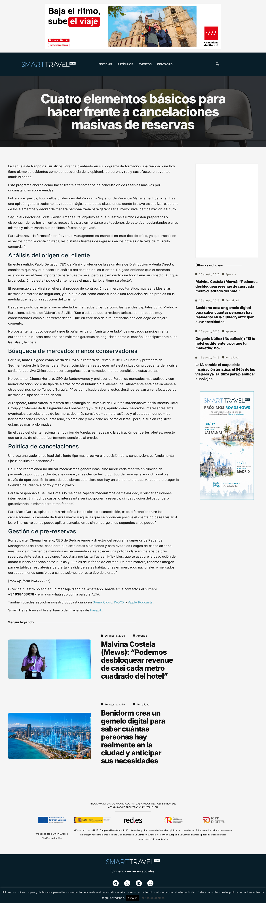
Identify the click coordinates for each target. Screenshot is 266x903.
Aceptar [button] (132, 897)
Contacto (165, 64)
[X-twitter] (127, 883)
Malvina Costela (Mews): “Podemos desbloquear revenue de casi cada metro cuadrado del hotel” (137, 660)
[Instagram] (150, 883)
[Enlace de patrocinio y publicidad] (133, 27)
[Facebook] (116, 883)
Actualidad (143, 704)
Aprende (141, 635)
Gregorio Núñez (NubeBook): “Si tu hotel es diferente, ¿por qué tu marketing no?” (225, 343)
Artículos (125, 64)
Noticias (105, 64)
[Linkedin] (139, 883)
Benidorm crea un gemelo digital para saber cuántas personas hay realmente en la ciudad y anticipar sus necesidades (133, 736)
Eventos (145, 64)
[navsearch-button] (217, 64)
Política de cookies (152, 898)
